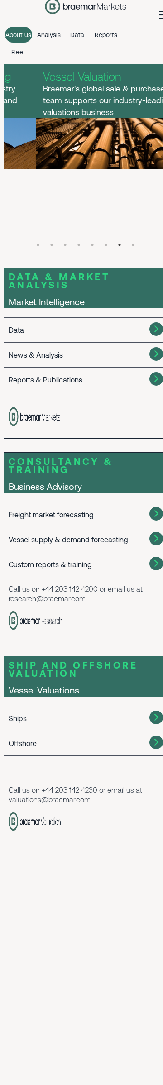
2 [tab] (51, 244)
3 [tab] (65, 244)
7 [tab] (119, 244)
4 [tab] (78, 244)
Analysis (49, 34)
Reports (106, 34)
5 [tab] (92, 244)
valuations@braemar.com (50, 799)
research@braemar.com (47, 598)
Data (77, 34)
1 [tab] (38, 244)
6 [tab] (105, 244)
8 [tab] (133, 244)
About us (18, 34)
